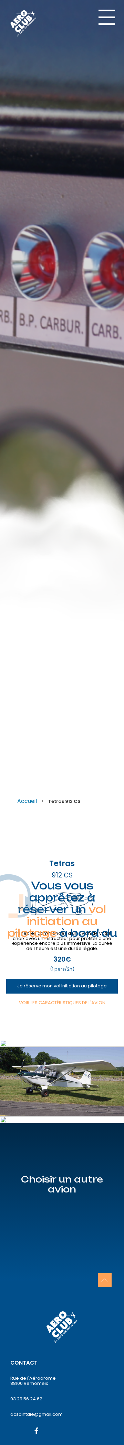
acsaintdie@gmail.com (36, 1414)
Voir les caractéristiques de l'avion (62, 1002)
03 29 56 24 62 (26, 1399)
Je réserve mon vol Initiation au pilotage (62, 986)
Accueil (27, 801)
